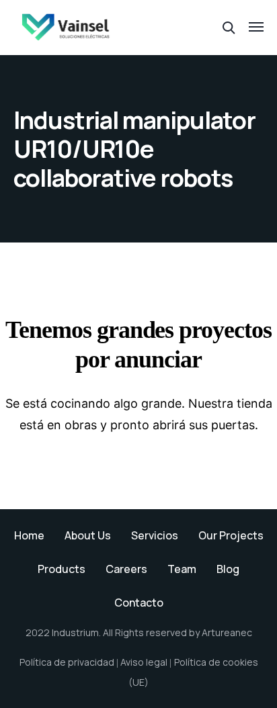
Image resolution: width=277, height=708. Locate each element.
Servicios (154, 535)
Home (29, 535)
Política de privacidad (66, 662)
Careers (126, 569)
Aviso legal (143, 662)
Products (61, 569)
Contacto (138, 602)
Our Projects (231, 535)
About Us (88, 535)
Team (181, 569)
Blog (227, 569)
